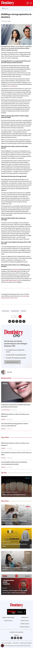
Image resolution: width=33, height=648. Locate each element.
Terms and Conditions (7, 643)
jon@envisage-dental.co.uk (12, 280)
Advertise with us (8, 621)
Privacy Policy (16, 643)
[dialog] (2, 645)
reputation (23, 311)
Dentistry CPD (24, 617)
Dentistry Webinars (24, 627)
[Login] (27, 3)
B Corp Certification (12, 86)
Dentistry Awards (25, 624)
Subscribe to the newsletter (16, 632)
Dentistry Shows (25, 621)
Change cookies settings (8, 617)
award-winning (16, 269)
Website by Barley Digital (25, 643)
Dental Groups (5, 311)
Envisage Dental (15, 311)
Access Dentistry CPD (12, 362)
